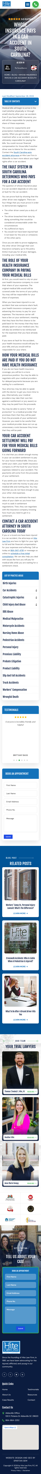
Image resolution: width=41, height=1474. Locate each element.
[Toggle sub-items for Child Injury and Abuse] (38, 604)
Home (7, 75)
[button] (27, 4)
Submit (8, 837)
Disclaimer (26, 1470)
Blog (14, 75)
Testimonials (33, 1389)
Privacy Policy (16, 1470)
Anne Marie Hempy (12, 1183)
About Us (6, 1394)
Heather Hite (9, 1137)
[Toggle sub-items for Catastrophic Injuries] (38, 597)
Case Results (8, 1400)
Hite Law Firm (26, 1465)
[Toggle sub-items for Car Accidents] (38, 590)
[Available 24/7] (35, 4)
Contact (31, 1400)
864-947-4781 (17, 550)
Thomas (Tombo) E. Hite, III (15, 1091)
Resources (32, 1394)
